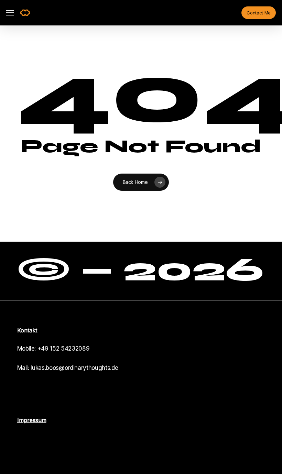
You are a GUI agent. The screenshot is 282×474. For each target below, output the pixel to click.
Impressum (31, 420)
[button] (10, 12)
